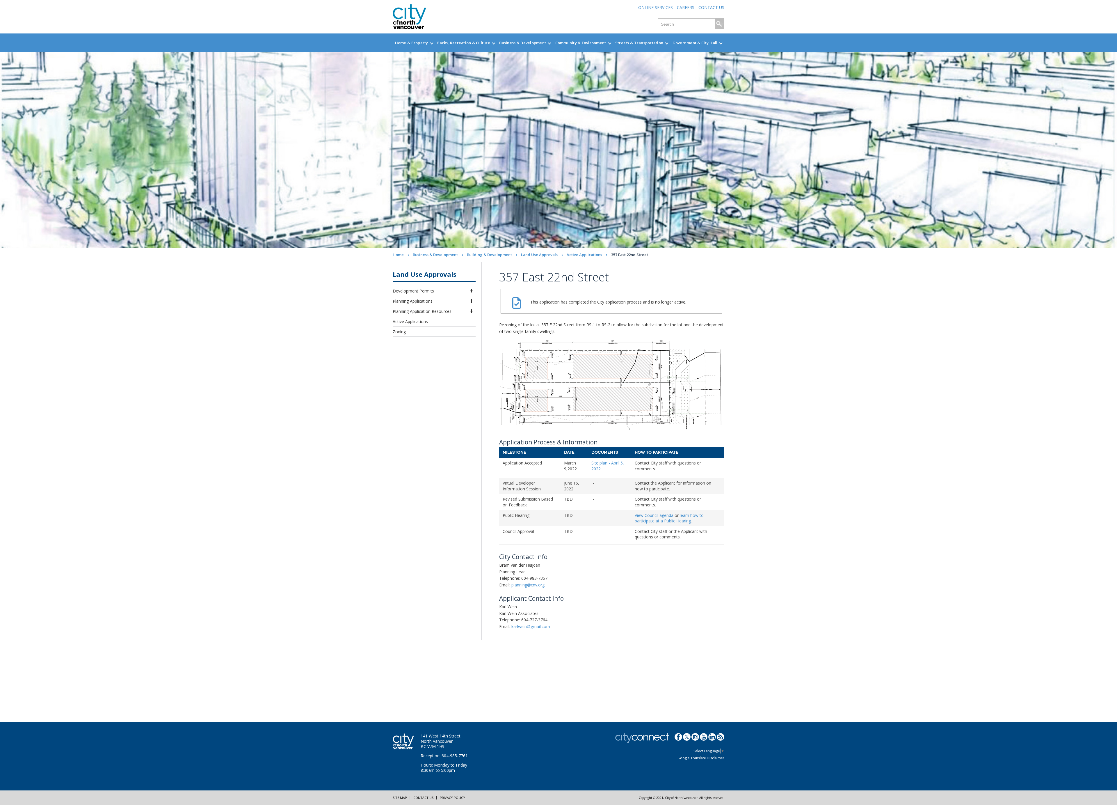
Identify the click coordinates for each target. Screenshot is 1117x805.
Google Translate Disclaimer (700, 758)
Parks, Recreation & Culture (463, 42)
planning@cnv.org (528, 585)
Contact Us (711, 7)
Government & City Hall (695, 42)
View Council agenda (654, 515)
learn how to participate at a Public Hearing (669, 518)
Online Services (655, 7)
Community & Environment (580, 42)
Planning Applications (413, 301)
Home (398, 254)
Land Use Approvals (539, 254)
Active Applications (584, 254)
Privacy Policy (452, 797)
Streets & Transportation (639, 42)
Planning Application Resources (422, 311)
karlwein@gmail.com (530, 626)
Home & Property (411, 42)
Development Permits (413, 291)
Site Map (400, 797)
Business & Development (522, 42)
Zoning (399, 331)
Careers (685, 7)
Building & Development (489, 254)
